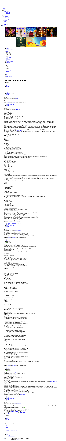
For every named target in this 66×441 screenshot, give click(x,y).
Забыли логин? (8, 58)
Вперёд (7, 85)
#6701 (16, 244)
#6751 (15, 403)
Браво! (7, 74)
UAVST (17, 439)
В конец (7, 86)
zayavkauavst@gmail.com (20, 252)
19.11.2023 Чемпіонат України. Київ (11, 430)
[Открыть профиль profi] (8, 93)
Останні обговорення (9, 49)
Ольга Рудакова (8, 103)
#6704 (15, 372)
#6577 (15, 98)
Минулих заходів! (9, 76)
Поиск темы (8, 62)
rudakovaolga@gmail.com (14, 411)
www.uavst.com (19, 130)
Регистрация (8, 59)
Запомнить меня (9, 54)
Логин (7, 52)
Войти (7, 68)
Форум (7, 425)
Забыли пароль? (8, 57)
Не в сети (7, 94)
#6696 (16, 109)
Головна (7, 48)
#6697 (15, 230)
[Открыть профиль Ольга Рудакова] (10, 104)
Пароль (7, 53)
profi (7, 92)
